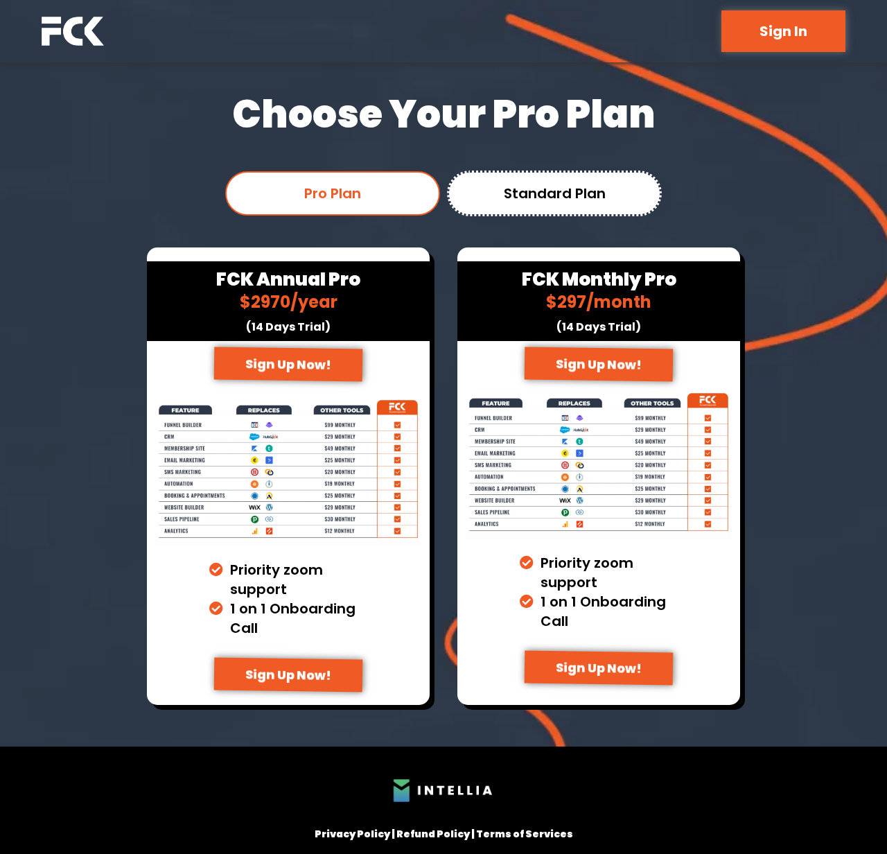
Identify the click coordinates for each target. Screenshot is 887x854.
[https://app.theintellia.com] (443, 790)
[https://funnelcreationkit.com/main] (73, 31)
